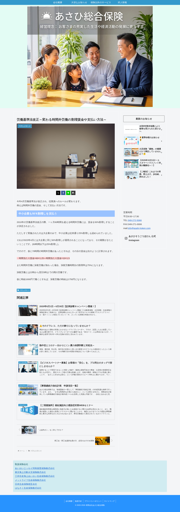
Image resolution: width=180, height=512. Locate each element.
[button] (73, 193)
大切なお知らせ (24, 290)
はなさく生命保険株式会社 (28, 488)
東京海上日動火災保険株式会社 (30, 472)
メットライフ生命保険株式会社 (30, 480)
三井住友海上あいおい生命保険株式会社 (35, 476)
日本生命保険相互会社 (26, 484)
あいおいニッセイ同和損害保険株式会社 (35, 468)
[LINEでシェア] (68, 193)
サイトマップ (109, 501)
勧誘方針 (78, 501)
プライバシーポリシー (93, 501)
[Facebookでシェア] (63, 193)
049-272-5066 (135, 220)
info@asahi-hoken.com (139, 228)
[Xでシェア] (58, 193)
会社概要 (69, 501)
